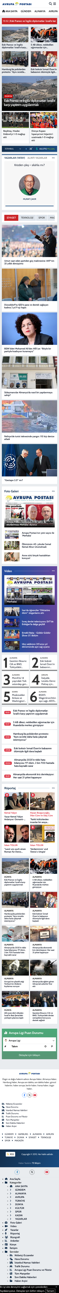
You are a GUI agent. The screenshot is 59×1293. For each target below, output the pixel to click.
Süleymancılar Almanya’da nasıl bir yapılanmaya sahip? (28, 394)
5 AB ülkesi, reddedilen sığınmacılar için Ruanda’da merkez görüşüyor (33, 724)
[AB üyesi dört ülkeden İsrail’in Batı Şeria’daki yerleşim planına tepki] (15, 999)
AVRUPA (53, 11)
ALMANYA (40, 11)
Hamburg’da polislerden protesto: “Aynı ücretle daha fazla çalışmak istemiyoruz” (31, 736)
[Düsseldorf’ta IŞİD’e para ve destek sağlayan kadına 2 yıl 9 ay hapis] (29, 285)
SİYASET (11, 217)
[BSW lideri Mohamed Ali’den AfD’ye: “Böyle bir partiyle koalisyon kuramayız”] (29, 328)
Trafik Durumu (12, 1113)
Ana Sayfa (15, 1179)
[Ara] (50, 3)
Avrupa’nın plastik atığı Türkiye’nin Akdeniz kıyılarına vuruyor (14, 984)
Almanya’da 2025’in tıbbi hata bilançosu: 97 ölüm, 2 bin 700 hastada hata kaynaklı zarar (34, 762)
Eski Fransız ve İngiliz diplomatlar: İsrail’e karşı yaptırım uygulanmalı (30, 712)
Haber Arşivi (11, 1126)
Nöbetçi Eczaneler (14, 1104)
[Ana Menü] (54, 3)
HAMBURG (23, 1134)
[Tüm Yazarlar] (53, 157)
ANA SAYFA (11, 11)
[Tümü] (53, 788)
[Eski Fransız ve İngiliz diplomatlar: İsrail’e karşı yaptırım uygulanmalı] (15, 866)
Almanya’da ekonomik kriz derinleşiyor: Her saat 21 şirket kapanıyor (33, 776)
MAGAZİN (19, 1140)
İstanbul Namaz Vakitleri (16, 1110)
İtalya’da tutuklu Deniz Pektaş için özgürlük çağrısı (48, 681)
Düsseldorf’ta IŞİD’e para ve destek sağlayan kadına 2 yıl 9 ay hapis (26, 306)
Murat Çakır (29, 199)
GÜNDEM (26, 11)
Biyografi (15, 1237)
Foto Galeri (16, 1222)
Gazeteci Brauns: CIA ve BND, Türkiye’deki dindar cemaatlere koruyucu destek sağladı (18, 664)
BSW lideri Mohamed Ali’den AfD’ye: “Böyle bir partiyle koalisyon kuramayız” (27, 350)
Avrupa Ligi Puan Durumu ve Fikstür (33, 1269)
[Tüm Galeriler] (53, 491)
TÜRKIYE (9, 1137)
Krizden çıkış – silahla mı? (29, 165)
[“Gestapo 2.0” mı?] (29, 460)
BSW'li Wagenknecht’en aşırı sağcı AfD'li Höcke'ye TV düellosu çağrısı (47, 698)
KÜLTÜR (19, 1208)
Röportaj (15, 1233)
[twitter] (32, 1172)
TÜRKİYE (20, 1200)
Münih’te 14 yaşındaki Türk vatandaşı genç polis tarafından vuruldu (19, 681)
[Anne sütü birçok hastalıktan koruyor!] (11, 556)
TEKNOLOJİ (27, 217)
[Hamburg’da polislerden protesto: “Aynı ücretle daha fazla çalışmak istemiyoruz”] (15, 900)
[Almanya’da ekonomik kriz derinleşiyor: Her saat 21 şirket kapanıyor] (43, 934)
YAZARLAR (21, 1218)
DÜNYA (15, 692)
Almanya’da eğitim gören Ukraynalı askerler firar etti (43, 984)
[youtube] (46, 1172)
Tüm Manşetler (12, 1120)
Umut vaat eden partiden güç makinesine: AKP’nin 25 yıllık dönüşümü (29, 262)
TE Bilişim (36, 1163)
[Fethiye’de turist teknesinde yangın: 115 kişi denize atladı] (29, 416)
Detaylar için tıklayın (29, 1055)
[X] (29, 1095)
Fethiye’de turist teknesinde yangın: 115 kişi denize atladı (29, 437)
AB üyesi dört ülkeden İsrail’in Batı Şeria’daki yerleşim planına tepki (13, 1015)
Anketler (14, 1240)
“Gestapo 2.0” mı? (13, 480)
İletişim (13, 1248)
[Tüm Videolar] (53, 570)
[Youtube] (34, 1095)
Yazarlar (14, 1229)
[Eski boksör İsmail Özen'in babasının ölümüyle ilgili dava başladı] (43, 900)
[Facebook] (24, 1095)
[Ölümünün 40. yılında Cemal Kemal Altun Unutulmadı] (11, 545)
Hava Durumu (12, 1107)
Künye (13, 1244)
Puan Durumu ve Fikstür (16, 1116)
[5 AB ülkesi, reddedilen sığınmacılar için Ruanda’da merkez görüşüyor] (43, 866)
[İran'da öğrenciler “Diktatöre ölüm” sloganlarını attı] (11, 611)
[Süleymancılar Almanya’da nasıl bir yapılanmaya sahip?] (29, 372)
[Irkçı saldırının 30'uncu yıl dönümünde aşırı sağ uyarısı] (11, 645)
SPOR (42, 217)
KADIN (18, 1215)
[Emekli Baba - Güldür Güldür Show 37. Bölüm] (11, 633)
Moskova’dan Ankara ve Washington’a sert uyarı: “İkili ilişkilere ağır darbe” (19, 698)
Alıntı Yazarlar (37, 157)
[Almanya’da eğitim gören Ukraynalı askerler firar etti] (43, 968)
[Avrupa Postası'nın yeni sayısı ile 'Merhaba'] (11, 534)
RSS (12, 1154)
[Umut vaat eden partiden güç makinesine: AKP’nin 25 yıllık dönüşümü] (29, 241)
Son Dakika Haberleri (15, 1123)
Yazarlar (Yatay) (14, 157)
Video (13, 1226)
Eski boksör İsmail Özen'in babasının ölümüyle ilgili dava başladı (47, 664)
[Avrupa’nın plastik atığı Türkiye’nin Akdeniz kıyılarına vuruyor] (15, 968)
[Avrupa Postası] (17, 4)
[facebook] (17, 1172)
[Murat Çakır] (29, 184)
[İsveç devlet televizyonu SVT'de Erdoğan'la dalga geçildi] (11, 622)
